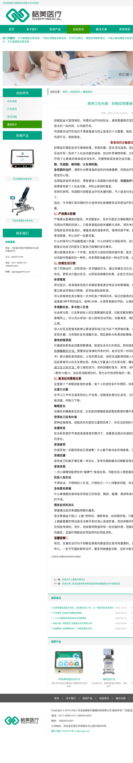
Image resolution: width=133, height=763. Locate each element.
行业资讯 (12, 108)
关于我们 (31, 29)
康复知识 (12, 124)
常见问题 (12, 116)
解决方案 (101, 29)
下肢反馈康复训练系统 (54, 38)
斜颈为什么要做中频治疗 (73, 579)
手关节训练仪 (76, 38)
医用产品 (55, 29)
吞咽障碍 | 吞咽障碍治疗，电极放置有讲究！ (89, 628)
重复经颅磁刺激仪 (95, 38)
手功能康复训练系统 (29, 38)
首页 (11, 29)
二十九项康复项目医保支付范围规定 (89, 618)
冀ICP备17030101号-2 (63, 731)
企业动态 (12, 101)
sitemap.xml (83, 731)
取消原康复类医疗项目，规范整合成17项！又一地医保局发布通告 (89, 607)
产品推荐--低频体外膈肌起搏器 (89, 612)
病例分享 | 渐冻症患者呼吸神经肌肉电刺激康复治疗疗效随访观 (91, 583)
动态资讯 (78, 29)
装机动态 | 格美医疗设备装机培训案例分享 (89, 623)
